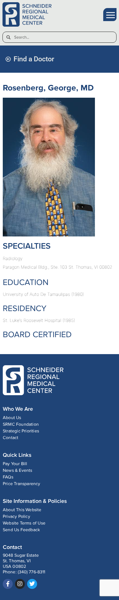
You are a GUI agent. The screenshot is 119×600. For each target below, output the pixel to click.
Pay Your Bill (15, 464)
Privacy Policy (16, 516)
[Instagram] (20, 584)
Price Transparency (21, 483)
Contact (10, 437)
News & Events (17, 470)
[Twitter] (32, 584)
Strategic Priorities (21, 431)
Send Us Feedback (21, 530)
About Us (12, 417)
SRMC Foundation (21, 424)
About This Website (22, 510)
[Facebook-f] (8, 584)
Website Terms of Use (24, 523)
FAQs (8, 477)
